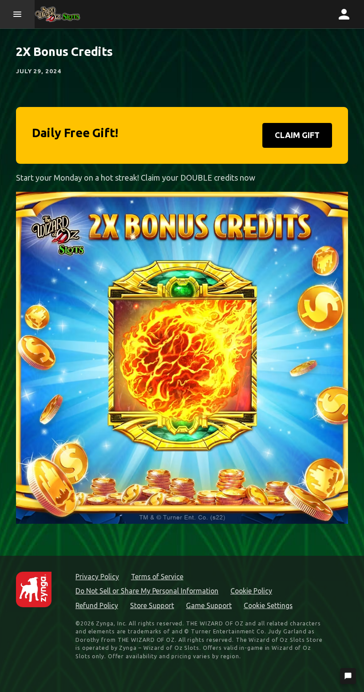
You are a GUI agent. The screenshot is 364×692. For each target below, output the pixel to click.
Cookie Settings (268, 605)
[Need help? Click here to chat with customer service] (348, 676)
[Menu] (17, 14)
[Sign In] (344, 14)
